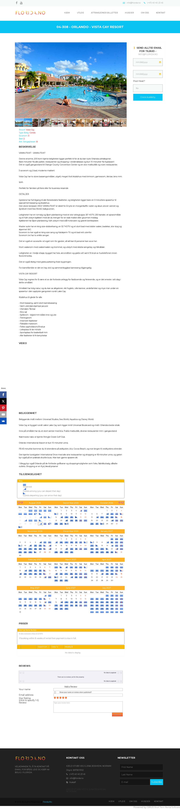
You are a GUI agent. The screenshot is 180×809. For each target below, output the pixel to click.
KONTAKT (158, 801)
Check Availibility (147, 97)
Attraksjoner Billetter (104, 13)
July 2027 (106, 588)
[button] (17, 80)
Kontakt (160, 13)
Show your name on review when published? (75, 692)
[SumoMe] (3, 421)
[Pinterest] (3, 408)
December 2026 (70, 531)
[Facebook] (3, 394)
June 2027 (71, 588)
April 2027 (106, 559)
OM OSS (133, 801)
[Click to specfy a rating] (54, 697)
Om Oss (145, 13)
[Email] (3, 414)
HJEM (111, 801)
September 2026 (71, 503)
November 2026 (34, 531)
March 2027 (70, 559)
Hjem (67, 13)
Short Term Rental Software (167, 807)
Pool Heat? (139, 81)
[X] (3, 401)
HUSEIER (145, 801)
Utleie (80, 13)
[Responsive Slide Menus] (30, 13)
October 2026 (106, 503)
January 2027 (107, 531)
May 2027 (34, 588)
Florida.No (47, 802)
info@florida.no (148, 54)
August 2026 (35, 503)
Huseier (129, 13)
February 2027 (35, 559)
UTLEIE (121, 801)
